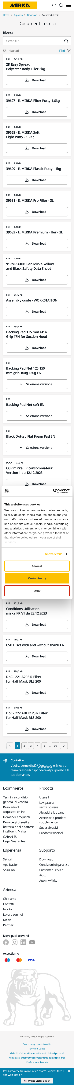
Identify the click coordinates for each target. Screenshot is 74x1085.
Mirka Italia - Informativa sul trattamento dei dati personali (37, 1057)
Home (6, 15)
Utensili (44, 797)
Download (32, 15)
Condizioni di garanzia (54, 865)
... (50, 745)
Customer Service (51, 870)
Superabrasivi (48, 827)
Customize (35, 578)
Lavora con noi (13, 914)
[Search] (61, 5)
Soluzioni (9, 870)
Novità (7, 909)
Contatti (8, 904)
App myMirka (48, 880)
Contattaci (45, 765)
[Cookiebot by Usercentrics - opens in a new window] (53, 491)
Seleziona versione (39, 384)
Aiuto (42, 875)
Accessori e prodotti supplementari (52, 820)
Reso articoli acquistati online (14, 809)
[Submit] (66, 40)
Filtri (62, 51)
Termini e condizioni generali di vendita (16, 799)
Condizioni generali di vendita (37, 1044)
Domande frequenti (16, 817)
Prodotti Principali (51, 833)
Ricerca (8, 32)
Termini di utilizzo (37, 1048)
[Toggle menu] (68, 5)
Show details (53, 554)
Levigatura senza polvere (48, 805)
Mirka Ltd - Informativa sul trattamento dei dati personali (37, 1053)
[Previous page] (9, 745)
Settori (7, 859)
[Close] (69, 1071)
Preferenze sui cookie (37, 1062)
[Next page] (64, 745)
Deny (37, 590)
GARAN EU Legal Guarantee (14, 839)
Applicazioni (11, 865)
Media (7, 920)
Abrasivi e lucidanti (51, 812)
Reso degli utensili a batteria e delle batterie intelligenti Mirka (18, 826)
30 (55, 745)
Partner (8, 925)
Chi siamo (9, 899)
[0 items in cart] (53, 5)
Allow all (37, 565)
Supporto (18, 15)
